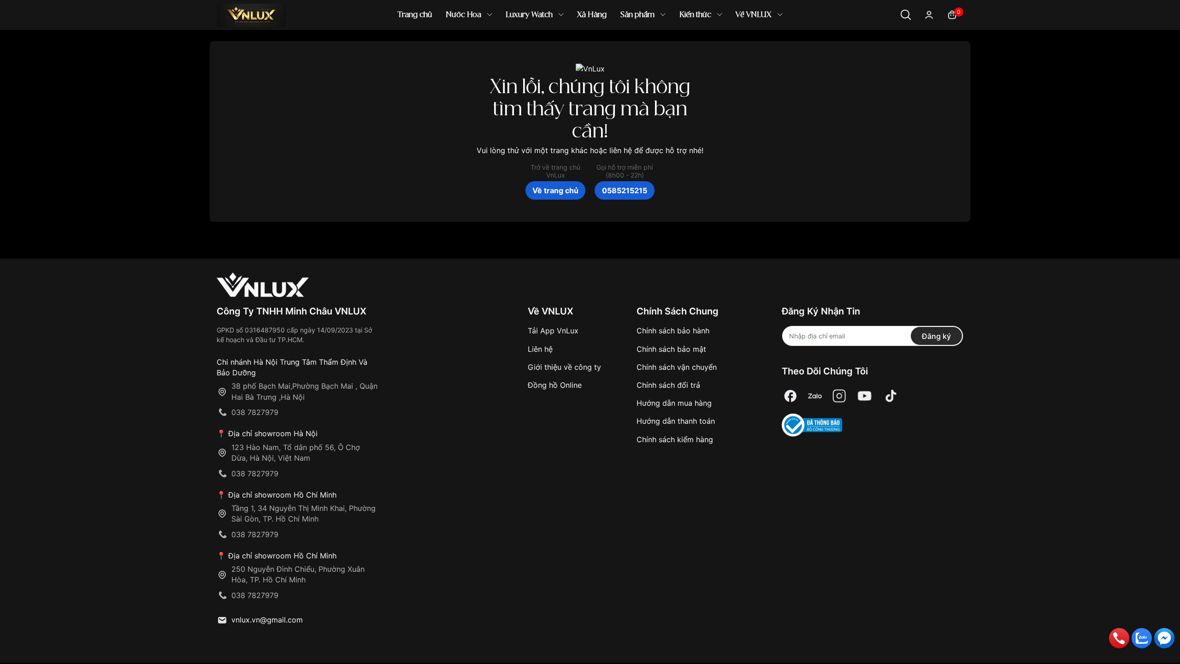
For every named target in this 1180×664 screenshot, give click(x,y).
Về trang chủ (555, 190)
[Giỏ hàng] (952, 14)
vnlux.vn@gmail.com (267, 619)
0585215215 (624, 190)
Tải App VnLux (553, 330)
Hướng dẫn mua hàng (674, 403)
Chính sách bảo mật (671, 349)
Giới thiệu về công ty (564, 367)
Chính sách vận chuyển (677, 367)
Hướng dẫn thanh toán (676, 421)
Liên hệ (540, 349)
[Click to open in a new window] (790, 395)
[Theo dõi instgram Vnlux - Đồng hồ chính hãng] (839, 395)
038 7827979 (254, 412)
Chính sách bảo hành (673, 330)
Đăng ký (936, 336)
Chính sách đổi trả (668, 385)
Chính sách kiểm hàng (675, 439)
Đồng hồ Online (555, 385)
